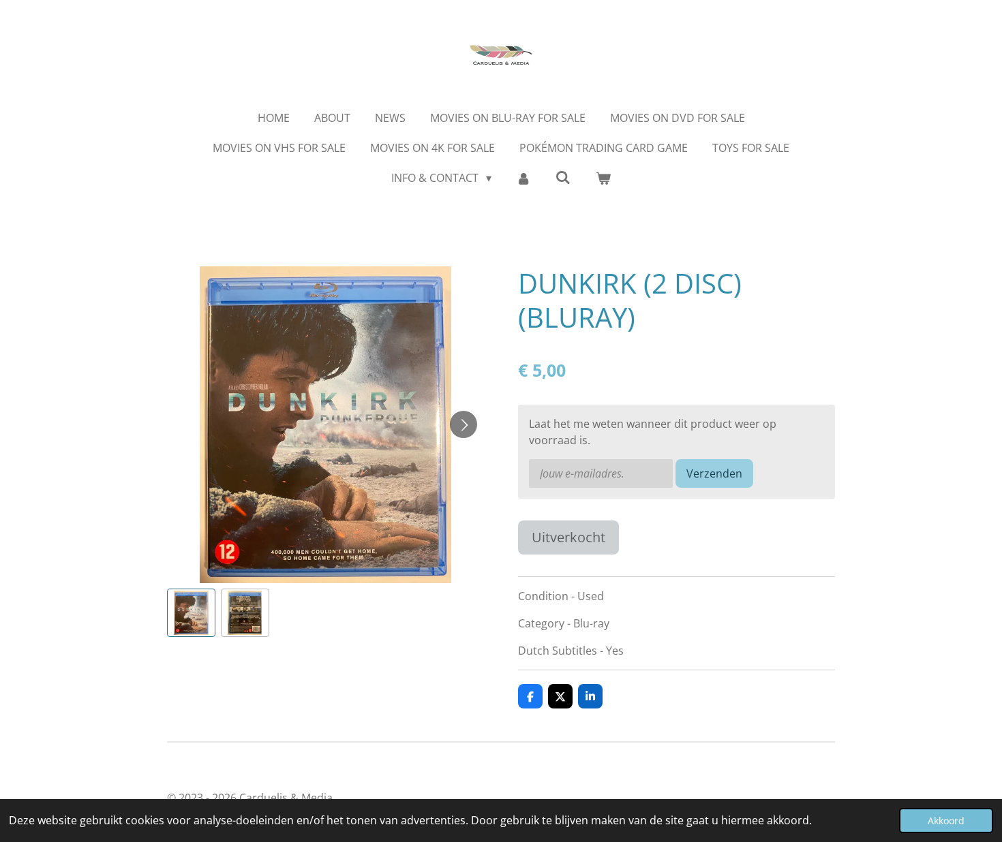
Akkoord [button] (946, 820)
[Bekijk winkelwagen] (602, 177)
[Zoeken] (563, 177)
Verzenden (714, 473)
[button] (191, 613)
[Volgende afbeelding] (463, 424)
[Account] (523, 177)
